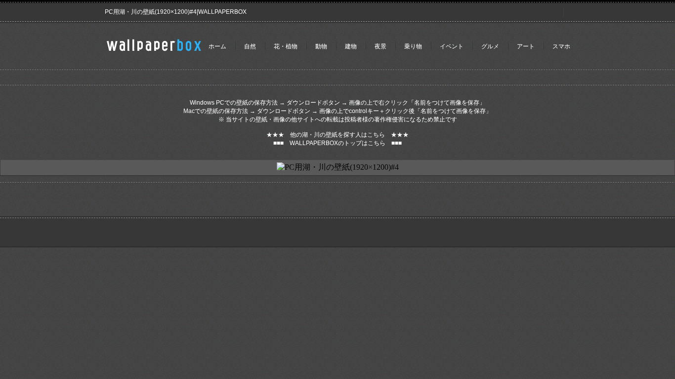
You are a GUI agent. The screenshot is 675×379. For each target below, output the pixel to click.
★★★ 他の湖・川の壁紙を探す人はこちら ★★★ (337, 134)
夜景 (380, 46)
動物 (321, 46)
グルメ (490, 46)
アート (526, 46)
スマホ (561, 46)
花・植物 (285, 46)
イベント (452, 46)
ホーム (217, 46)
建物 (351, 46)
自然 (250, 46)
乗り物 (413, 46)
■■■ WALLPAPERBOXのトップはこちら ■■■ (337, 143)
